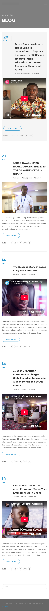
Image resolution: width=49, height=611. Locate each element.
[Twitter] (22, 135)
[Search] (44, 586)
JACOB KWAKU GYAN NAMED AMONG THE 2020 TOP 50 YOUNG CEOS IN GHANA (29, 168)
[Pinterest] (26, 135)
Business (27, 74)
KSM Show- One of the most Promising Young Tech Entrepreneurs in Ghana (30, 489)
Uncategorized (27, 178)
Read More (12, 128)
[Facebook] (11, 242)
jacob (19, 74)
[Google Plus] (17, 135)
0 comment (35, 74)
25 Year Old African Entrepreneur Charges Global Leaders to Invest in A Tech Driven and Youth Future (29, 378)
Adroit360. (5, 606)
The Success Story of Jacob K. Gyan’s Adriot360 (29, 269)
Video (24, 275)
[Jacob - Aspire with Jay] (10, 4)
